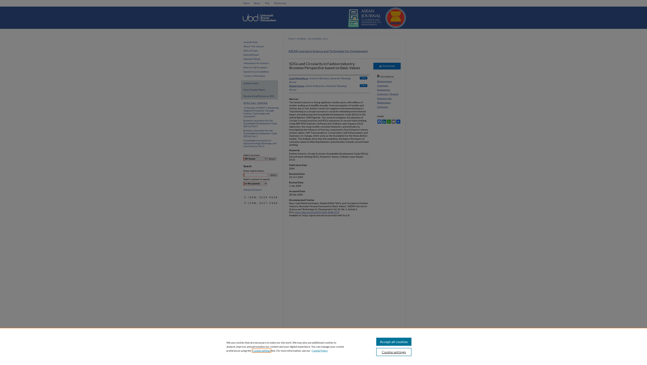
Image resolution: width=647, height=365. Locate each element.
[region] (323, 346)
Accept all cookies (394, 342)
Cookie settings (261, 350)
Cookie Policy (320, 350)
